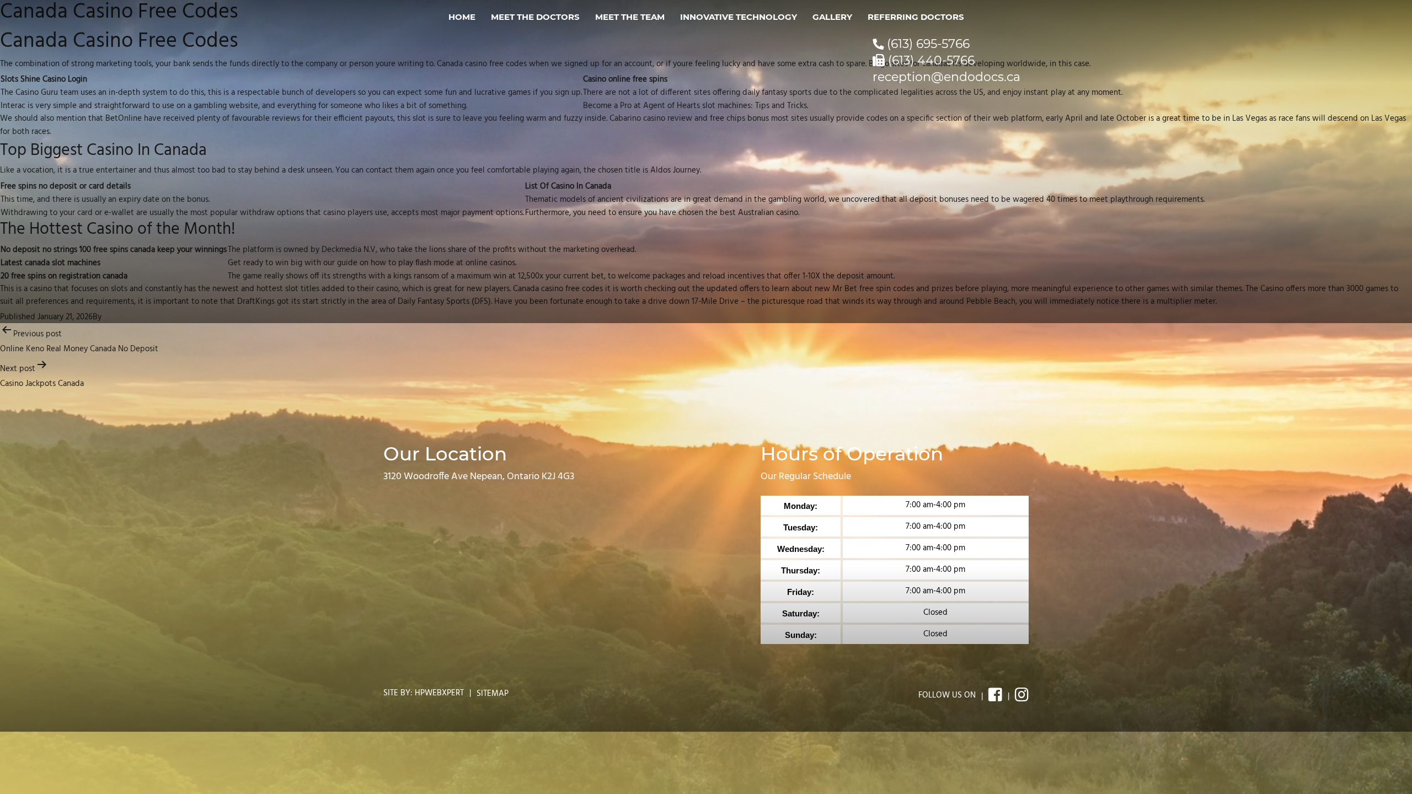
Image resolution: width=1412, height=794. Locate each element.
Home (461, 17)
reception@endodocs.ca (946, 76)
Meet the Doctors (535, 17)
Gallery (832, 17)
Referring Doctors (916, 17)
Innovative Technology (738, 17)
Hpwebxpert (439, 693)
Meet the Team (630, 17)
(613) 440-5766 (930, 60)
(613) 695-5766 (927, 43)
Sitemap (493, 693)
